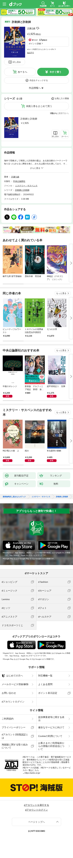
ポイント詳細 (35, 43)
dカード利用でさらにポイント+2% (40, 49)
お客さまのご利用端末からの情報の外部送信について (51, 746)
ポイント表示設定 (47, 693)
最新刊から (64, 113)
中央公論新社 (19, 181)
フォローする (37, 28)
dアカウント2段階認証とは (15, 736)
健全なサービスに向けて (51, 727)
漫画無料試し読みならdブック (14, 497)
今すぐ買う (55, 72)
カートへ (22, 72)
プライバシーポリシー (13, 727)
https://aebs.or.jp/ (32, 773)
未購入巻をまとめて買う (39, 106)
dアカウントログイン (13, 701)
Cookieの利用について (50, 736)
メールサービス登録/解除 (15, 684)
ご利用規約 (8, 718)
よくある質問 (45, 684)
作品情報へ (35, 88)
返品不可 (30, 53)
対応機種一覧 (45, 675)
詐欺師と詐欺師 (29, 118)
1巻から (53, 113)
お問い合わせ (9, 693)
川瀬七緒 (31, 28)
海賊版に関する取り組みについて (15, 746)
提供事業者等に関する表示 (51, 719)
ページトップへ (36, 822)
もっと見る (61, 293)
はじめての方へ (14, 675)
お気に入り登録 (62, 98)
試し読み (17, 62)
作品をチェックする (39, 80)
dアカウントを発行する (36, 805)
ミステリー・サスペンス (26, 185)
